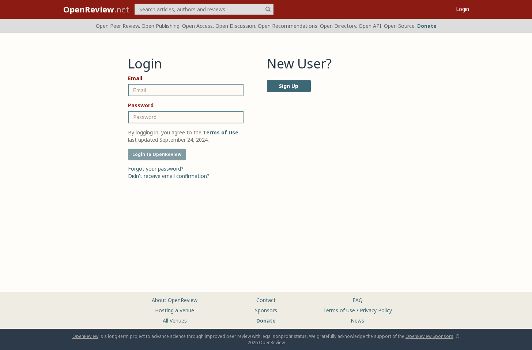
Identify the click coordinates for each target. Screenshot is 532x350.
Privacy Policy (376, 310)
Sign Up (288, 85)
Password (141, 105)
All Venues (175, 320)
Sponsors (266, 310)
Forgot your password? (156, 168)
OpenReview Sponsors (429, 336)
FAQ (357, 300)
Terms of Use (339, 310)
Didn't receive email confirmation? (169, 175)
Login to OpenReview (156, 154)
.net (96, 9)
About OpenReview (174, 300)
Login (462, 8)
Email (135, 78)
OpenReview (85, 336)
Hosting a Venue (174, 310)
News (357, 320)
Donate (427, 25)
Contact (266, 300)
